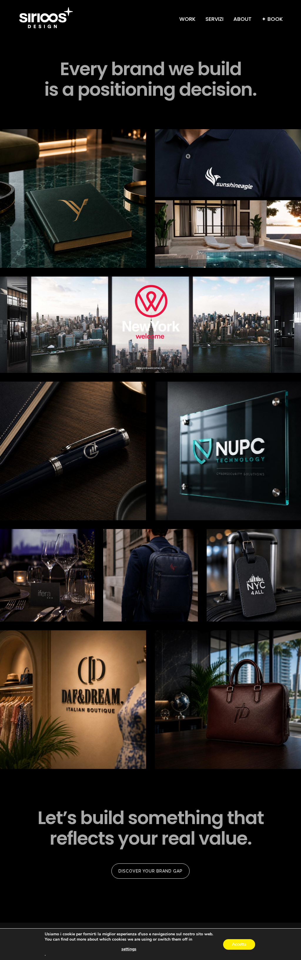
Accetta (239, 944)
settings (128, 949)
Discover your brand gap (150, 871)
